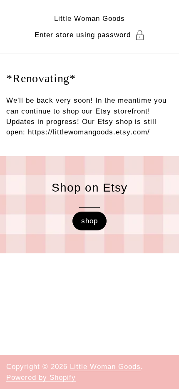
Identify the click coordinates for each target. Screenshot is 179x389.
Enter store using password (83, 35)
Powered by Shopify (41, 377)
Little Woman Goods (89, 19)
